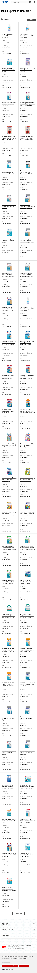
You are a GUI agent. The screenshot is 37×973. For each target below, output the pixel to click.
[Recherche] (30, 2)
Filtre (31, 19)
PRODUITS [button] (5, 924)
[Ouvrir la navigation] (34, 2)
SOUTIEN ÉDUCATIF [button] (8, 930)
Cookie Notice (6, 962)
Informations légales (13, 945)
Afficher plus (18, 913)
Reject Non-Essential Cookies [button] (10, 966)
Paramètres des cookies (14, 946)
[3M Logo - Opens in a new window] (5, 2)
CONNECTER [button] (6, 936)
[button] (7, 969)
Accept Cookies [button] (23, 966)
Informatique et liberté (24, 945)
